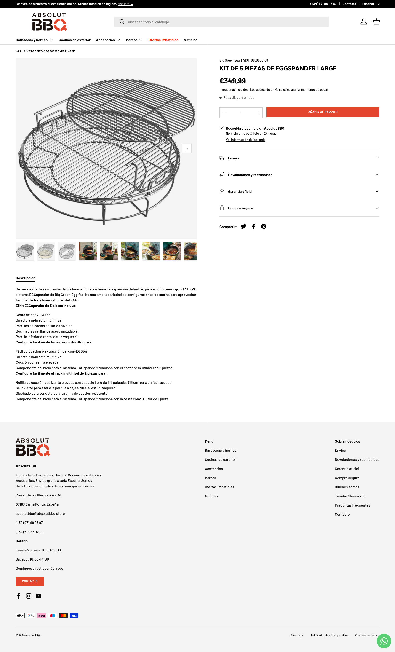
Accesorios (105, 40)
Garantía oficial (347, 468)
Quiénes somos (347, 487)
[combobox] (221, 21)
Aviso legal (297, 635)
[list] (106, 148)
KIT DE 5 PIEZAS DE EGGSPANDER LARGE (51, 51)
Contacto (349, 4)
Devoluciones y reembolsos (357, 459)
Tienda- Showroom (350, 496)
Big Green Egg (229, 60)
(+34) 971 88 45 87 (323, 4)
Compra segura (347, 477)
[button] (376, 21)
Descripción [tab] (25, 278)
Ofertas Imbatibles (163, 40)
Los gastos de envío (264, 89)
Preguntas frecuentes (352, 505)
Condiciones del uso (367, 635)
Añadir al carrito (323, 112)
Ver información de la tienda (245, 139)
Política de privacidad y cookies (329, 635)
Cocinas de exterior (75, 40)
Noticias (190, 40)
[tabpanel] (106, 344)
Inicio (19, 51)
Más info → (125, 4)
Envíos (340, 450)
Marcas (131, 40)
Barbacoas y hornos (32, 40)
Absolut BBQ (32, 635)
